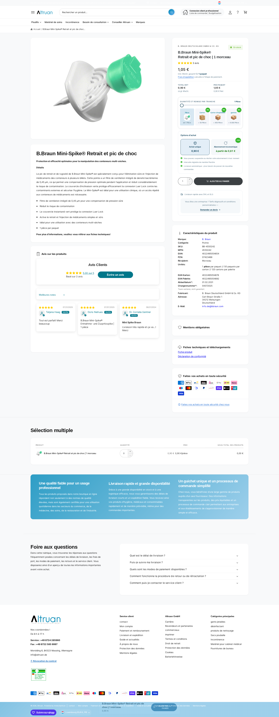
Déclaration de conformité (192, 356)
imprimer (169, 634)
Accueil (36, 29)
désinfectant (217, 626)
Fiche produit (185, 352)
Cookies (169, 652)
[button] (33, 12)
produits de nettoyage (222, 630)
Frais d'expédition (186, 77)
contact (124, 621)
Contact (153, 3)
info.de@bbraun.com (212, 306)
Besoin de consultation (94, 22)
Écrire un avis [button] (115, 274)
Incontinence (217, 639)
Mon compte (126, 626)
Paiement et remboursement (134, 630)
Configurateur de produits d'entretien (179, 3)
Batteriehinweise (173, 656)
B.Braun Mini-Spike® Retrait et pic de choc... (64, 29)
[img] (46, 307)
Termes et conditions (176, 639)
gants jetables (218, 621)
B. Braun (206, 239)
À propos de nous (129, 644)
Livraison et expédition (131, 635)
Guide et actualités (129, 639)
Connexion (208, 3)
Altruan (40, 706)
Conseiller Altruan (121, 22)
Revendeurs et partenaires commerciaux (179, 628)
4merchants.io (59, 706)
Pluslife (35, 22)
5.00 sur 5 (88, 273)
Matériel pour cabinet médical (226, 644)
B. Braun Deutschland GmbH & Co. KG (198, 46)
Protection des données (132, 648)
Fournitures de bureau (222, 648)
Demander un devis (209, 210)
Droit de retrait (172, 643)
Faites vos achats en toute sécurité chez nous (205, 404)
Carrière (169, 621)
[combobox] (117, 12)
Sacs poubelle (218, 635)
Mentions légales (128, 653)
